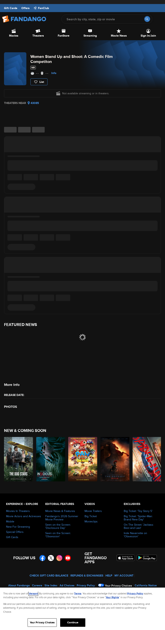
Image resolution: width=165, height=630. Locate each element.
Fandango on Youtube (68, 558)
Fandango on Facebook (42, 558)
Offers (25, 8)
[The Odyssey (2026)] (114, 459)
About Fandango (19, 585)
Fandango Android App (147, 558)
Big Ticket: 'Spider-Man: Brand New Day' (138, 517)
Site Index (50, 585)
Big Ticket (91, 516)
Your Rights (112, 597)
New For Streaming (18, 527)
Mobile (10, 521)
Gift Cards (10, 8)
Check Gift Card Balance (49, 575)
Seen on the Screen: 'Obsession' (58, 534)
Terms (77, 593)
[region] (82, 609)
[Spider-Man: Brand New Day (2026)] (146, 459)
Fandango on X (51, 558)
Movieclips (91, 521)
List (41, 82)
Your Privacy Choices (118, 585)
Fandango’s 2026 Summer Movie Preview (61, 517)
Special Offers (15, 532)
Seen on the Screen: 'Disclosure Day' (58, 526)
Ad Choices (67, 585)
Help (108, 575)
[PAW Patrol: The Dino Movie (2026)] (82, 459)
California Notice (146, 585)
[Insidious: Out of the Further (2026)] (50, 459)
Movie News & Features (60, 511)
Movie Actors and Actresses (23, 516)
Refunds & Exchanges (86, 575)
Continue (72, 622)
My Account (123, 575)
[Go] (147, 19)
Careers (37, 585)
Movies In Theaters (18, 511)
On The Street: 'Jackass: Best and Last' (139, 526)
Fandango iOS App (126, 558)
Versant (33, 593)
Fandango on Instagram (59, 558)
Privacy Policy (86, 585)
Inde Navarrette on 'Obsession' (135, 534)
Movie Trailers (93, 511)
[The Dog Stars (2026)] (18, 459)
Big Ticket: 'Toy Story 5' (138, 511)
